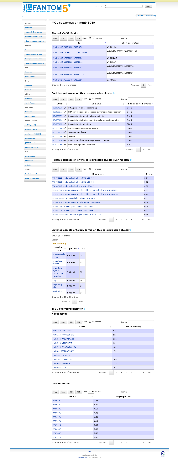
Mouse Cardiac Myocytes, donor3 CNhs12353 (72, 210)
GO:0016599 (58, 132)
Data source (30, 156)
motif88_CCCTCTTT (61, 367)
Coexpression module (33, 36)
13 (143, 442)
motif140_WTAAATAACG (63, 339)
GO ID (60, 104)
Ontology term (59, 248)
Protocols (29, 160)
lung (54, 280)
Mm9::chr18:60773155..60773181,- (68, 67)
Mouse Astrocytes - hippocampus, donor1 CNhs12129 (76, 214)
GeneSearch (99, 6)
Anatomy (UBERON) (33, 134)
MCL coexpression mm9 (145, 15)
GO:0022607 (58, 145)
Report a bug (82, 457)
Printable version (32, 174)
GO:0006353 (58, 124)
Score (149, 174)
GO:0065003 (58, 128)
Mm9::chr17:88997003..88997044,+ (68, 62)
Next (150, 150)
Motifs (82, 327)
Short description (130, 43)
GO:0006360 (58, 140)
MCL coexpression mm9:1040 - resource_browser (45, 6)
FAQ (89, 451)
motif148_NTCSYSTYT (62, 343)
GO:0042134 (58, 108)
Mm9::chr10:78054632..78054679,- (68, 47)
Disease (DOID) (31, 129)
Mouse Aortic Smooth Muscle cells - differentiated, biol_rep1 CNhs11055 (85, 190)
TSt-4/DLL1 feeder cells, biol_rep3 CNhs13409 (73, 178)
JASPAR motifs (30, 143)
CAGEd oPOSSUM (32, 147)
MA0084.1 (56, 429)
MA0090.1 (56, 413)
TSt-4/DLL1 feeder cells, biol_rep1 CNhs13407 (73, 186)
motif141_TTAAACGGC (62, 359)
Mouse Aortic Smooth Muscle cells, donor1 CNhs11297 (76, 202)
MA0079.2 (56, 401)
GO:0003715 (58, 116)
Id (79, 43)
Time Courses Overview (34, 41)
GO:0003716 (58, 112)
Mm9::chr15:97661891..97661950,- (68, 58)
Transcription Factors (33, 32)
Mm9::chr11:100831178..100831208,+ (69, 52)
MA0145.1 (56, 433)
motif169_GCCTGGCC (62, 331)
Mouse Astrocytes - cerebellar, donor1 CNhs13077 (74, 198)
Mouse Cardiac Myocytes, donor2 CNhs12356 (72, 206)
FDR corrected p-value (139, 104)
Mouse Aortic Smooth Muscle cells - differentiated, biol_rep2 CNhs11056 (85, 194)
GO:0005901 (58, 136)
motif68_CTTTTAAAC (61, 363)
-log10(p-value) (133, 327)
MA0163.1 (56, 417)
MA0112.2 (56, 437)
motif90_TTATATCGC (61, 355)
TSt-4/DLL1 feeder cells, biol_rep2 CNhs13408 (73, 182)
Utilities (28, 165)
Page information (32, 178)
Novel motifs (30, 138)
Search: (124, 38)
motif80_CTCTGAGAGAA (63, 351)
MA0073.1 (56, 405)
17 (143, 372)
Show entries (92, 38)
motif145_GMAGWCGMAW (64, 347)
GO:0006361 (58, 120)
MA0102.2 (56, 425)
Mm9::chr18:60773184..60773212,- (68, 74)
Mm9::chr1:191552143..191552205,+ (69, 80)
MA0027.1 (56, 421)
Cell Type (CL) (30, 125)
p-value (73, 249)
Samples (28, 27)
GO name (96, 104)
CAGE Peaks (30, 76)
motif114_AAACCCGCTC (63, 335)
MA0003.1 (56, 409)
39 (143, 220)
